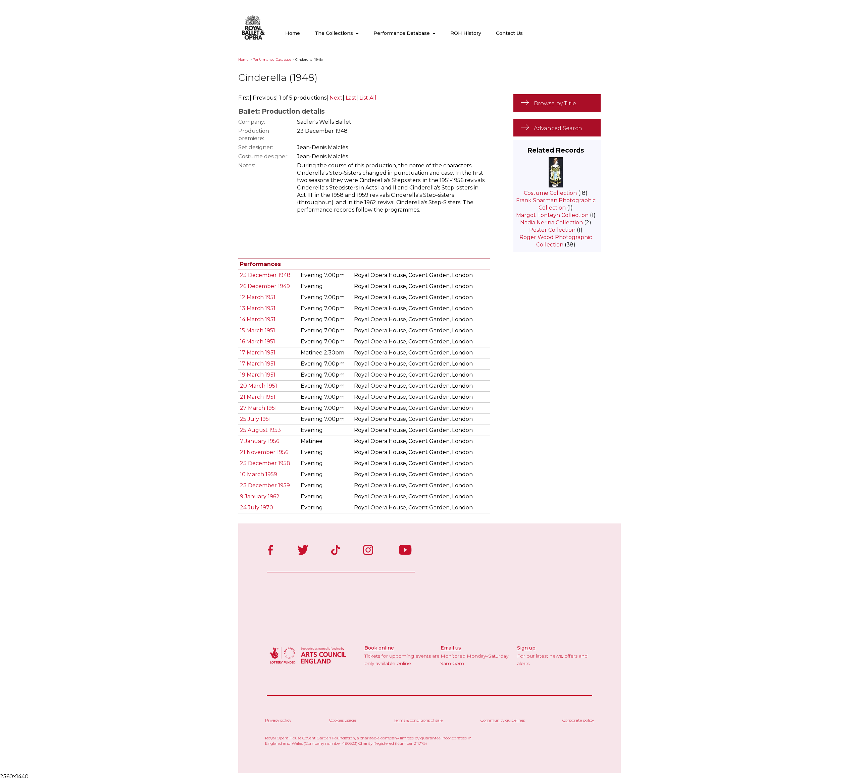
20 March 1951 (258, 386)
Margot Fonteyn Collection (552, 215)
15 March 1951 (257, 330)
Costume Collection (550, 193)
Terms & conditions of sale (418, 720)
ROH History (465, 33)
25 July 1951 (255, 419)
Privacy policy (278, 720)
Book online (379, 648)
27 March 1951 (258, 408)
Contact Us (509, 33)
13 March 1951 (257, 308)
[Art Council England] (308, 664)
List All (367, 98)
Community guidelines (503, 720)
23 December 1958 (265, 463)
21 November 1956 (264, 452)
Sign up (526, 648)
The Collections (335, 33)
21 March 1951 (257, 397)
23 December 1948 (265, 275)
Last (351, 98)
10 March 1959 (258, 474)
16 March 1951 (257, 341)
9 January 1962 (260, 496)
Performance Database (403, 33)
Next (336, 98)
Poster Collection (552, 230)
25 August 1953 (260, 430)
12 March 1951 (257, 297)
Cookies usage (342, 720)
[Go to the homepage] (253, 38)
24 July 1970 (256, 507)
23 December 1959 (265, 485)
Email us (451, 648)
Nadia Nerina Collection (551, 222)
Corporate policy (578, 720)
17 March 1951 (257, 352)
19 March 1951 (257, 375)
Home (292, 33)
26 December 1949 (265, 286)
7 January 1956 (259, 441)
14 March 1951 (257, 319)
